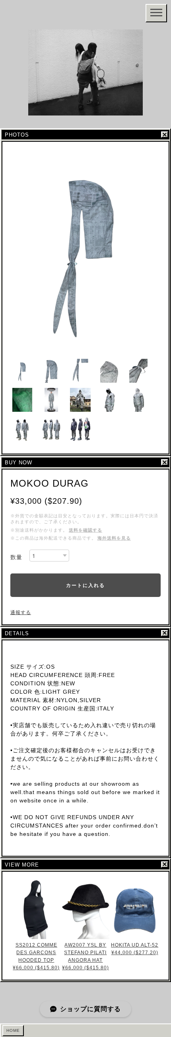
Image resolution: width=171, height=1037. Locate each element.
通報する (20, 612)
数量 (16, 557)
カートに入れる (85, 585)
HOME (13, 1030)
